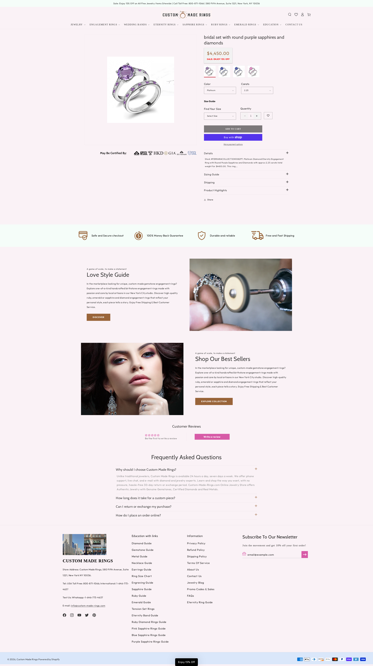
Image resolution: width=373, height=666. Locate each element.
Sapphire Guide (142, 589)
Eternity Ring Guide (200, 602)
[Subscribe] (304, 554)
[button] (289, 14)
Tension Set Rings (143, 609)
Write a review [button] (212, 436)
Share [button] (210, 199)
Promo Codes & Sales (201, 589)
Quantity (245, 108)
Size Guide (209, 101)
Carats (245, 84)
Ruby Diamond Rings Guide (149, 622)
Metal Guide (140, 556)
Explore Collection (214, 401)
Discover (98, 317)
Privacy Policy (196, 543)
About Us (193, 569)
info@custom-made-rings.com (88, 605)
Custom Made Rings (27, 659)
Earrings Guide (141, 569)
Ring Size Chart (142, 576)
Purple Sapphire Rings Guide (150, 641)
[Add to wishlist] (268, 115)
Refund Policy (196, 550)
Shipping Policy (197, 556)
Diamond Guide (142, 543)
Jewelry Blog (195, 582)
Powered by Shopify (49, 659)
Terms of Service (198, 563)
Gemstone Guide (143, 550)
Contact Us (194, 576)
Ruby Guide (139, 595)
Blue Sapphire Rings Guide (149, 635)
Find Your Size (212, 109)
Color (207, 84)
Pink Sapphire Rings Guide (149, 628)
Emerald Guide (141, 602)
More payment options (233, 144)
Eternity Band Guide (145, 615)
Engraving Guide (142, 582)
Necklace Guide (142, 563)
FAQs (190, 595)
